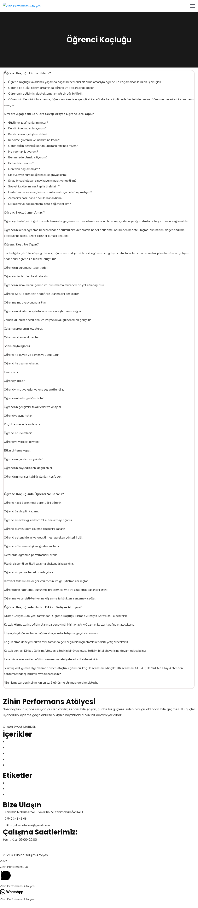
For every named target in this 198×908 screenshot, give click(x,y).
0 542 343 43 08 (16, 819)
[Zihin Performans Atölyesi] (22, 6)
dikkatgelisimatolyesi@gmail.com (27, 825)
